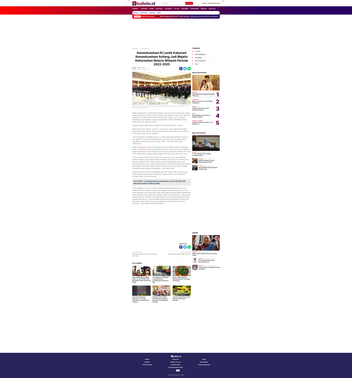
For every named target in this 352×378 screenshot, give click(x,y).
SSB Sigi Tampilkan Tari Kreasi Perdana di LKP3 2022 (144, 254)
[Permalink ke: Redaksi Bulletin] (134, 68)
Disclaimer (204, 362)
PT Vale (197, 51)
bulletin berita (200, 61)
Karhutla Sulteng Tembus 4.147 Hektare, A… (202, 123)
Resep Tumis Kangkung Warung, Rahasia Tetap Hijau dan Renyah (181, 279)
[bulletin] (143, 3)
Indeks (147, 359)
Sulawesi (200, 120)
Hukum (194, 106)
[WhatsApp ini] (189, 68)
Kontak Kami (175, 364)
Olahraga (195, 99)
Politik (194, 152)
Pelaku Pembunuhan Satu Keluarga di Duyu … (200, 109)
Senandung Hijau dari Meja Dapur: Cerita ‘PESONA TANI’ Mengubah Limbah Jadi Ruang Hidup (141, 279)
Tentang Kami (147, 364)
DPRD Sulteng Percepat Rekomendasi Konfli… (206, 161)
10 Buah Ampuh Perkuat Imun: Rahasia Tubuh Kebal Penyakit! (182, 298)
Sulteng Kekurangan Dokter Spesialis (179, 253)
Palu (193, 113)
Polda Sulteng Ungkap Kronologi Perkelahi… (209, 268)
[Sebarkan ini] (181, 68)
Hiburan (194, 92)
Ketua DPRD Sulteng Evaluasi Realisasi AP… (208, 168)
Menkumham (143, 147)
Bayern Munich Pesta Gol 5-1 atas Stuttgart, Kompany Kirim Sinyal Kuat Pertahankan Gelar (161, 16)
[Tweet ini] (185, 68)
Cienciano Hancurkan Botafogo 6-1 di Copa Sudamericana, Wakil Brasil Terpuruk (140, 299)
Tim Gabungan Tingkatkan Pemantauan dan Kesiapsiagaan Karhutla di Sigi (160, 279)
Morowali (198, 57)
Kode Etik (175, 359)
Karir (204, 359)
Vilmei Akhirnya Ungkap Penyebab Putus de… (203, 95)
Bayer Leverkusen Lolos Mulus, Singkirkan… (202, 102)
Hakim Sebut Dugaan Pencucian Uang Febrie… (204, 254)
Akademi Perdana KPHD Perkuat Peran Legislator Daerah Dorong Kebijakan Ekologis (160, 299)
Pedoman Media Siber (175, 367)
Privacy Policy (175, 362)
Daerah (194, 120)
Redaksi (147, 362)
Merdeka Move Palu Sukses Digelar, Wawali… (201, 116)
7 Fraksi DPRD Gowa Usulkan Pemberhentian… (201, 154)
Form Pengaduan (204, 364)
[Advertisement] (123, 27)
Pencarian (189, 3)
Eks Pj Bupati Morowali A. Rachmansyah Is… (207, 261)
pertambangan (200, 54)
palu (196, 64)
